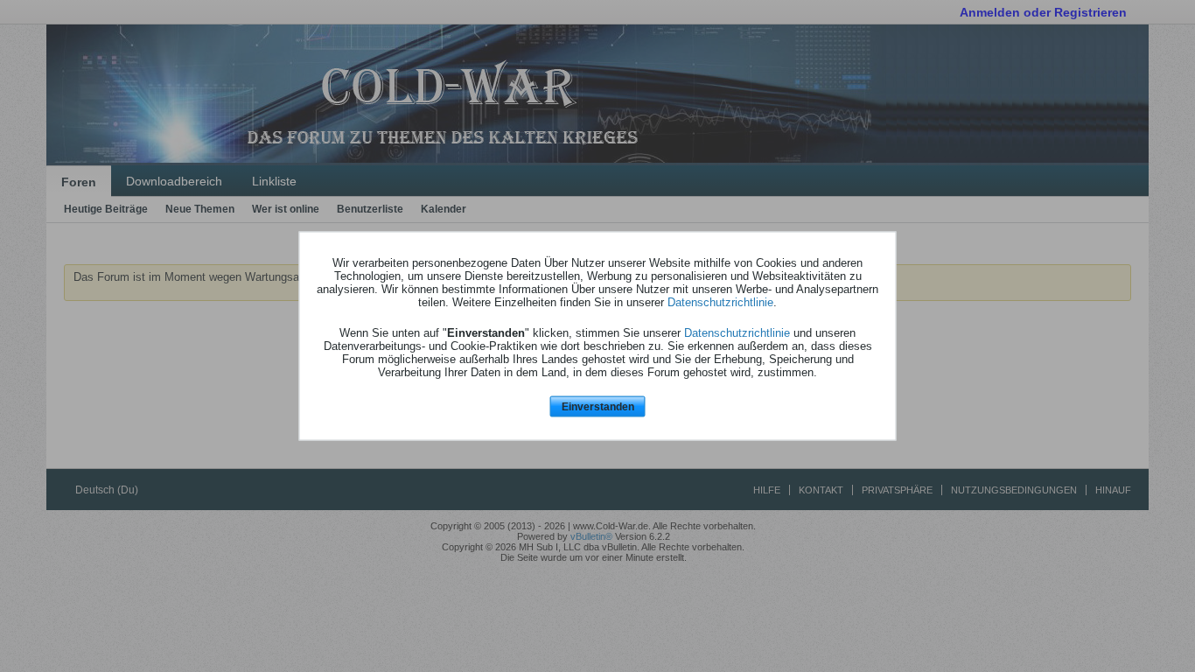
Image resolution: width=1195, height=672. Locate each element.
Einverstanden (598, 406)
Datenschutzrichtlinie (720, 301)
